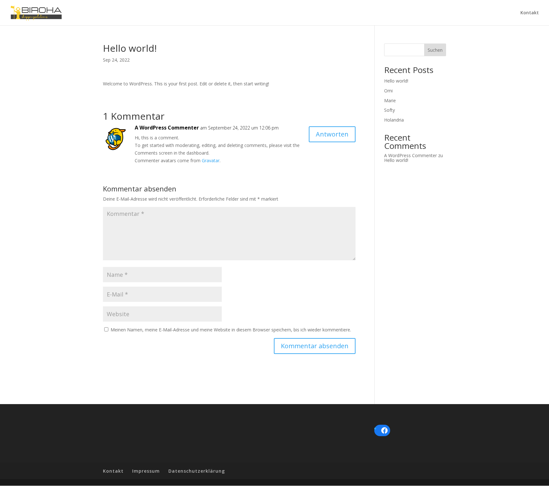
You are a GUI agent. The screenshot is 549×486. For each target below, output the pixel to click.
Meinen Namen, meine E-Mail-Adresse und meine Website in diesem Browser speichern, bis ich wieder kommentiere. (231, 330)
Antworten (332, 134)
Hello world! (396, 81)
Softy (389, 110)
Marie (390, 100)
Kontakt (529, 13)
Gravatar (211, 160)
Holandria (394, 120)
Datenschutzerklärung (196, 471)
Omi (388, 91)
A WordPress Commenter (167, 127)
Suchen (435, 50)
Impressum (146, 471)
